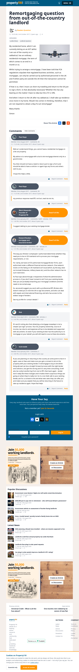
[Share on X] (64, 123)
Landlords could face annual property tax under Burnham (34, 537)
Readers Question (24, 30)
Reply (66, 179)
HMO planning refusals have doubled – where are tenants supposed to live (40, 529)
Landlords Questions (25, 41)
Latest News (57, 625)
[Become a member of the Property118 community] (22, 465)
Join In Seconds (47, 408)
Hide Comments (30, 131)
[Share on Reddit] (68, 123)
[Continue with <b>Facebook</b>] (32, 419)
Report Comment (57, 179)
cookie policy (34, 662)
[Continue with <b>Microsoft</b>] (47, 419)
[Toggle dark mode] (59, 3)
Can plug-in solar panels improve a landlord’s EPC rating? (34, 552)
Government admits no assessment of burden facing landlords (36, 508)
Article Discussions (59, 630)
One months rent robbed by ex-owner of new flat (56, 610)
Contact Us (59, 636)
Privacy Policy (73, 630)
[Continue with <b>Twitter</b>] (42, 419)
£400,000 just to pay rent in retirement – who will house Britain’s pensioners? (40, 501)
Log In (60, 432)
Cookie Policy (73, 634)
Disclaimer (74, 638)
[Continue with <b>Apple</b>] (37, 419)
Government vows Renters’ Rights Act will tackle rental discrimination (38, 493)
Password (33, 429)
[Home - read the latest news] (31, 3)
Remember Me (15, 437)
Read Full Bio (54, 213)
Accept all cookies (29, 667)
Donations (59, 633)
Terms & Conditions (74, 625)
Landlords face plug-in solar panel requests (29, 544)
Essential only (12, 667)
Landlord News (14, 41)
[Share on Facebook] (59, 123)
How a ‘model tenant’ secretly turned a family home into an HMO (37, 516)
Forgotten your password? (30, 437)
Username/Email (13, 429)
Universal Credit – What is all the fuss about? (23, 610)
